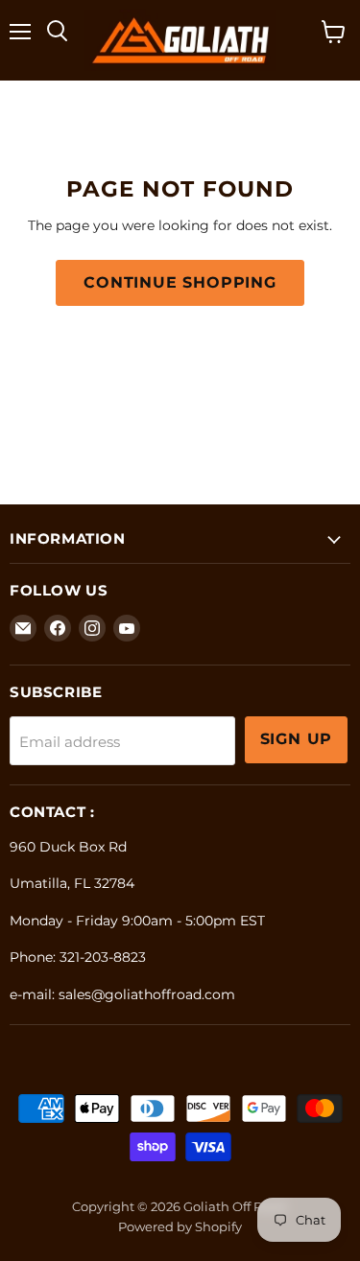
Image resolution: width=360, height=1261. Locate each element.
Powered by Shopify (180, 1226)
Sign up (296, 739)
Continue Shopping (180, 282)
